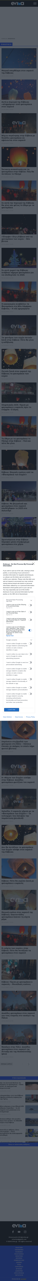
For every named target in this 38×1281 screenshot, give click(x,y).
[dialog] (19, 640)
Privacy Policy (30, 717)
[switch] (30, 605)
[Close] (34, 564)
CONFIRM (11, 709)
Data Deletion (7, 717)
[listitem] (19, 600)
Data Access (19, 717)
